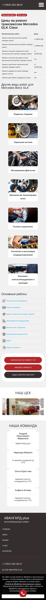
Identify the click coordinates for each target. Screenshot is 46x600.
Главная (6, 529)
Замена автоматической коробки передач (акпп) (14, 39)
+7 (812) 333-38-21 (12, 5)
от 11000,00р (38, 52)
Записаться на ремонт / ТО (23, 360)
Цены (4, 535)
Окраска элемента (13, 347)
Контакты (6, 551)
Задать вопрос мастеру (23, 375)
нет (35, 59)
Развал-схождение (13, 307)
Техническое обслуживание (16, 301)
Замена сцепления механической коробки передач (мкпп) (15, 65)
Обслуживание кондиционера (17, 321)
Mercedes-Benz (8, 15)
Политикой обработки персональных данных (23, 584)
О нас (5, 546)
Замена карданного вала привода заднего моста (15, 72)
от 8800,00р (39, 39)
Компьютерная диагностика (16, 334)
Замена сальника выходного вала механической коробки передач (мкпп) (17, 59)
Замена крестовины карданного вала (16, 78)
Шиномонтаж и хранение (15, 327)
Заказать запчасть (23, 367)
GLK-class (22, 15)
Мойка (8, 341)
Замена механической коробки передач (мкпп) (17, 45)
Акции (5, 540)
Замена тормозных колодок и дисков (20, 314)
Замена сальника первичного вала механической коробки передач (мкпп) (17, 52)
